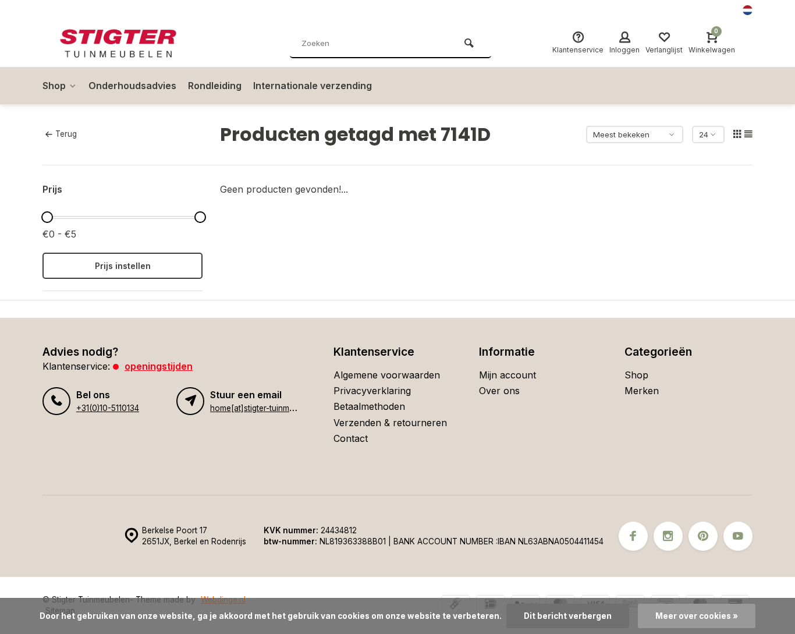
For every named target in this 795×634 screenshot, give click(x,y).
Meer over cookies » (696, 616)
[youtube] (738, 536)
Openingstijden (159, 366)
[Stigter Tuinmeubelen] (130, 43)
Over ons (499, 390)
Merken (641, 390)
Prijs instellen (123, 266)
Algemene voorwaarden (386, 375)
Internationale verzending (312, 85)
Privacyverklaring (372, 390)
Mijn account (507, 375)
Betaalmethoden (369, 406)
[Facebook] (633, 536)
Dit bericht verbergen (568, 616)
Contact (350, 438)
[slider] (47, 217)
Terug (66, 134)
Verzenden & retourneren (390, 422)
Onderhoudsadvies (132, 85)
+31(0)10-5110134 (107, 408)
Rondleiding (215, 85)
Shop (54, 85)
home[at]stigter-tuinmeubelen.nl (268, 408)
